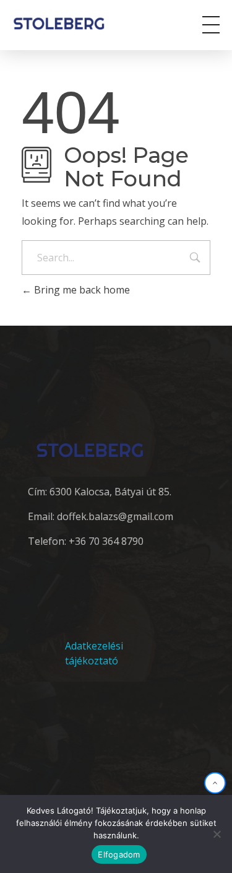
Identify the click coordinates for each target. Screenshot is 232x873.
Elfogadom (119, 854)
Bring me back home (81, 290)
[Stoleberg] (67, 23)
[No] (216, 834)
